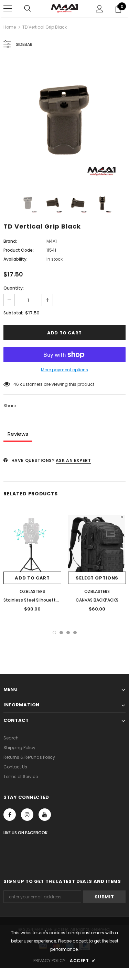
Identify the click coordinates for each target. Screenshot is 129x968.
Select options (97, 578)
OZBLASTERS (32, 591)
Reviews (18, 433)
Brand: (10, 241)
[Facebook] (9, 814)
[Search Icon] (27, 8)
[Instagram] (27, 814)
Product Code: (18, 250)
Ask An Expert (73, 460)
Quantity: (13, 288)
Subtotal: (13, 313)
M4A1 (51, 241)
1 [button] (54, 632)
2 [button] (61, 632)
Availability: (15, 259)
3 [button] (68, 632)
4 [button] (75, 632)
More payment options (64, 370)
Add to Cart (32, 578)
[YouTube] (45, 814)
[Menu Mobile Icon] (7, 8)
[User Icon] (99, 8)
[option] (64, 121)
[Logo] (64, 8)
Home (9, 27)
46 (16, 384)
